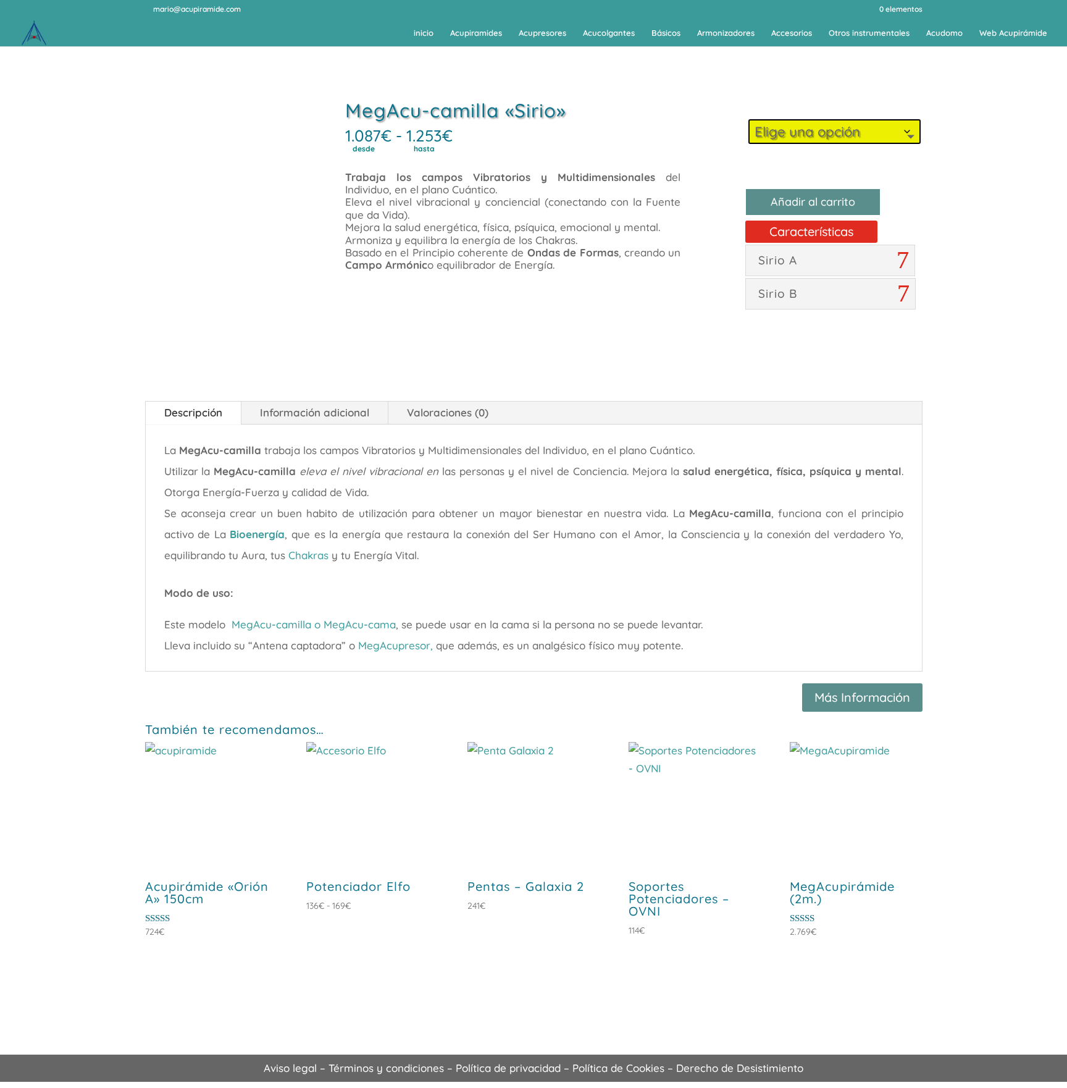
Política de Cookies (618, 1067)
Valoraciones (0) (447, 412)
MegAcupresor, (395, 645)
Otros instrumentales (869, 33)
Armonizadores (726, 33)
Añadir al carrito (813, 202)
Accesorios (791, 33)
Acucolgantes (609, 33)
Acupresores (542, 33)
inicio (423, 33)
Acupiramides (476, 33)
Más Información (862, 697)
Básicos (665, 33)
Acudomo (944, 33)
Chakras (308, 555)
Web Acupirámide (1013, 33)
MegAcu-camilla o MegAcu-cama (314, 624)
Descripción (193, 412)
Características (811, 231)
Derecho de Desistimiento (739, 1067)
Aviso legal (290, 1067)
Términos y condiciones (386, 1067)
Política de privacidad (508, 1067)
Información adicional (314, 412)
